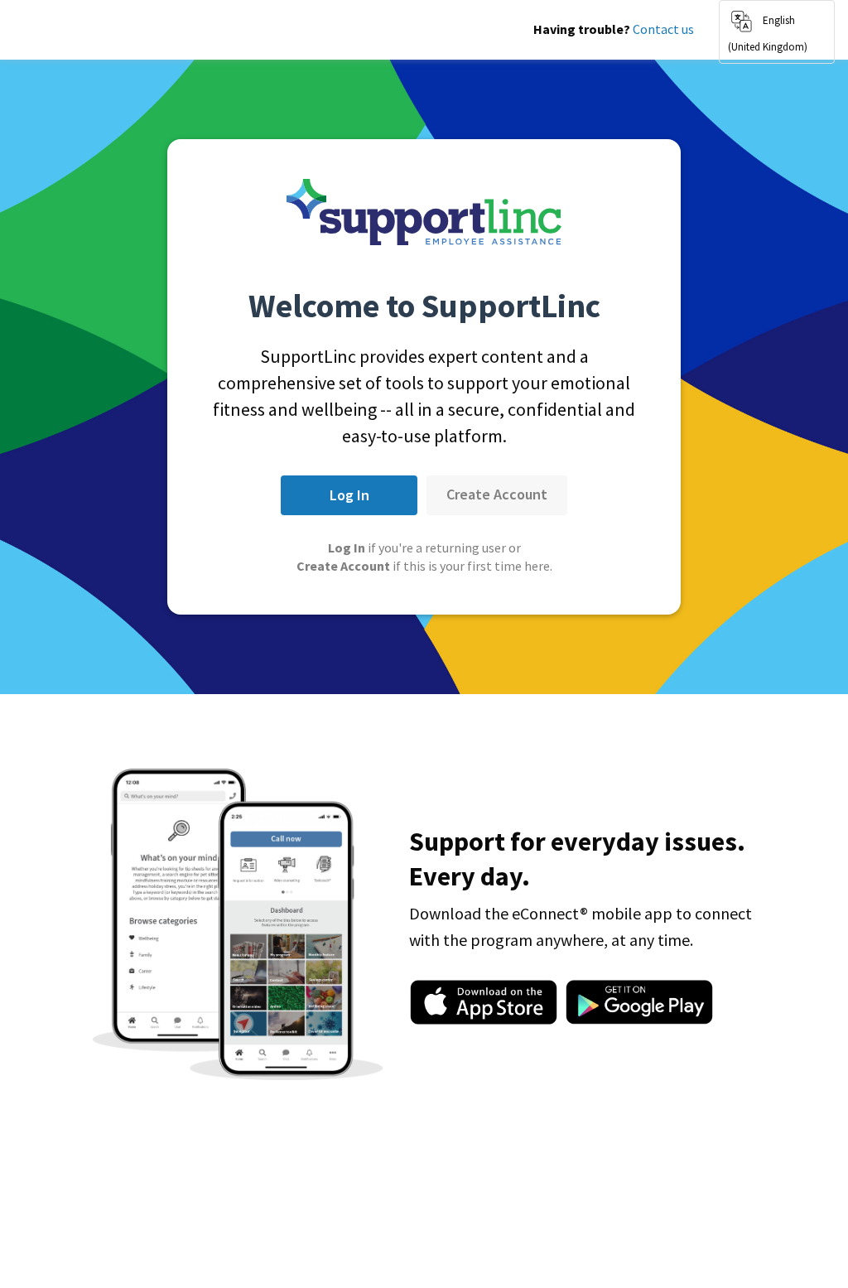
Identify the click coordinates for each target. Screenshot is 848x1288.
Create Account (496, 494)
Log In (349, 494)
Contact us (663, 29)
